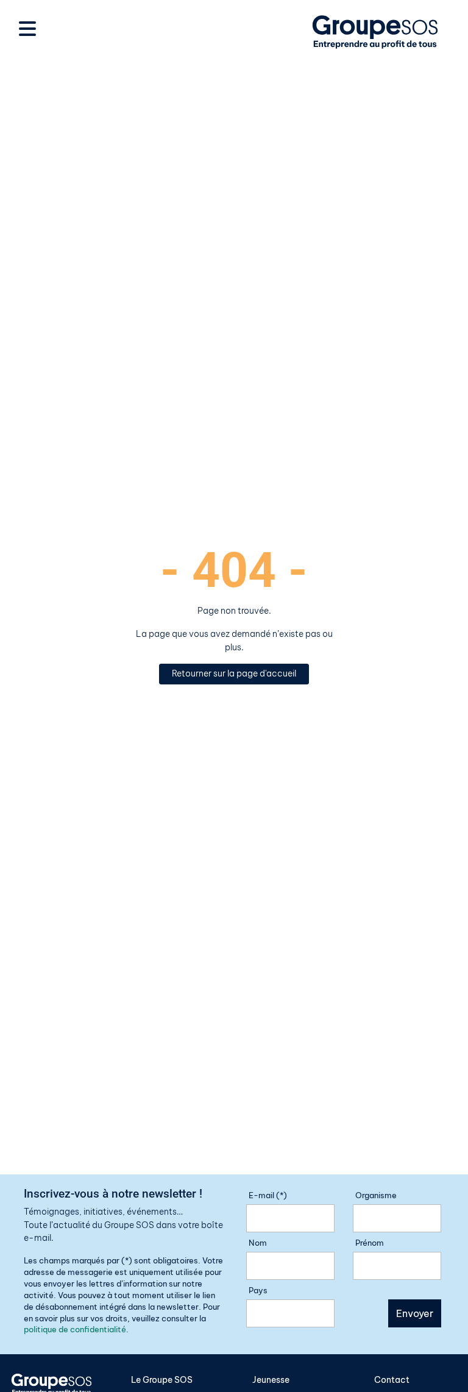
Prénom (369, 1243)
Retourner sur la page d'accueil (234, 673)
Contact (392, 1379)
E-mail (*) (268, 1195)
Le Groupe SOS (162, 1379)
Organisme (376, 1195)
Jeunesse (270, 1379)
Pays (258, 1290)
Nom (258, 1243)
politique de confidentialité (75, 1329)
